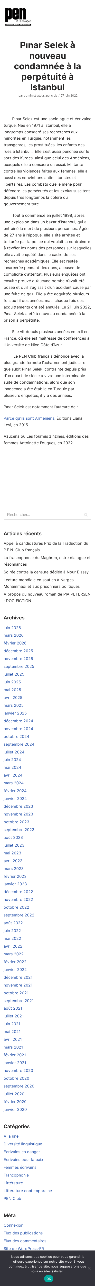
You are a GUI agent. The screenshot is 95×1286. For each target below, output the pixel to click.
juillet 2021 (14, 1016)
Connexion (13, 1225)
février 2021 (15, 1054)
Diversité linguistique (23, 1143)
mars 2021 (13, 1047)
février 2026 (15, 643)
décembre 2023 (18, 806)
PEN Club (12, 1198)
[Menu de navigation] (46, 16)
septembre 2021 (19, 1000)
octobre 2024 (16, 736)
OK (49, 1279)
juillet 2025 (14, 674)
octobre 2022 (16, 907)
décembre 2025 (18, 650)
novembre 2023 (18, 814)
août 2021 (13, 1008)
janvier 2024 (15, 798)
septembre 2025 (19, 666)
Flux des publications (23, 1233)
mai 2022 (12, 938)
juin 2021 (12, 1023)
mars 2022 (14, 953)
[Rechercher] (85, 515)
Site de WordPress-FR (24, 1248)
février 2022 (15, 961)
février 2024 (15, 790)
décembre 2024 (18, 720)
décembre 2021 (18, 977)
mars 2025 (14, 705)
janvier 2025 (15, 713)
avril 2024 (13, 775)
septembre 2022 (19, 915)
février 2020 (15, 1101)
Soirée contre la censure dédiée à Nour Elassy (46, 572)
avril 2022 (13, 946)
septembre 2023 (19, 829)
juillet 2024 (14, 752)
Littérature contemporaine (28, 1190)
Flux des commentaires (25, 1240)
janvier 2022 (15, 969)
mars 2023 (14, 868)
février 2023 (15, 876)
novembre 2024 (18, 728)
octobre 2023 (16, 821)
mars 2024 (14, 782)
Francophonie (16, 1175)
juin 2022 (12, 930)
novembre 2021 (18, 985)
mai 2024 (12, 767)
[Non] (88, 1268)
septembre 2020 (19, 1086)
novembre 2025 (18, 658)
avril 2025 (13, 697)
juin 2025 (12, 681)
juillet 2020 (14, 1093)
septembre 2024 (19, 744)
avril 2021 (13, 1039)
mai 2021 (12, 1031)
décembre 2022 (18, 891)
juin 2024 (12, 759)
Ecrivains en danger (22, 1151)
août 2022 (13, 922)
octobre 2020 (16, 1078)
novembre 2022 (18, 899)
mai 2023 (12, 853)
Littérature (13, 1182)
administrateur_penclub (40, 95)
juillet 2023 (14, 845)
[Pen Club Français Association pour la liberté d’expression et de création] (18, 16)
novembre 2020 (18, 1070)
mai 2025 (12, 689)
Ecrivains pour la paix (23, 1159)
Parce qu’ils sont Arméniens (29, 418)
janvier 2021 (15, 1062)
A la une (11, 1136)
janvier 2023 (15, 883)
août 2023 (13, 837)
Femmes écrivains (20, 1167)
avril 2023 (13, 860)
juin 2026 (12, 627)
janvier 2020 (15, 1109)
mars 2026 (14, 635)
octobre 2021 (16, 992)
